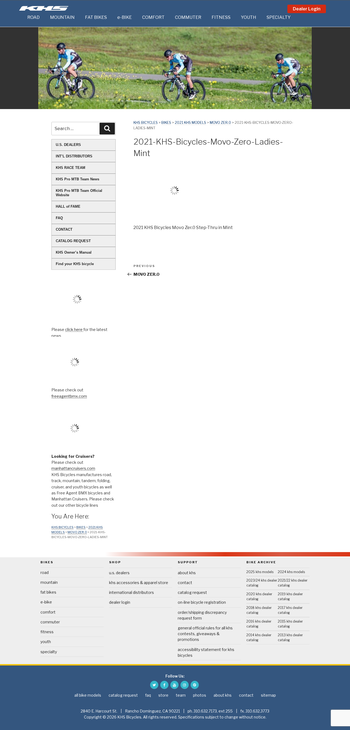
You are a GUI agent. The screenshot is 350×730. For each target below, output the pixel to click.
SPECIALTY (279, 17)
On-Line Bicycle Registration (202, 602)
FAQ (59, 218)
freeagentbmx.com (69, 396)
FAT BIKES (96, 17)
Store (163, 695)
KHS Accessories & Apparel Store (138, 582)
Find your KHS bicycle (75, 264)
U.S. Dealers (119, 572)
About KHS (187, 572)
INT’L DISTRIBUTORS (74, 156)
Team (181, 695)
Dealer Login (306, 8)
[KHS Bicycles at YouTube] (174, 685)
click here (74, 329)
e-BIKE (124, 17)
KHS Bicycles (145, 123)
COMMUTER (188, 17)
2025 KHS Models (259, 572)
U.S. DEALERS (68, 145)
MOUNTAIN (62, 17)
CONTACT (64, 229)
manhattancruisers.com (73, 468)
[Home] (22, 17)
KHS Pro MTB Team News (77, 179)
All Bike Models (87, 695)
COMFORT (153, 17)
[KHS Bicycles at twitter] (154, 685)
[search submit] (107, 128)
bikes (166, 123)
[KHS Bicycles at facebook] (164, 685)
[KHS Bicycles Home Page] (43, 8)
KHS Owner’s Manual (74, 252)
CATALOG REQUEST (73, 241)
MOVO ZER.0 (220, 123)
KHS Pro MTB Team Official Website (79, 193)
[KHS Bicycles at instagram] (184, 685)
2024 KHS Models (291, 572)
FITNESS (221, 17)
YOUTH (248, 17)
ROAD (33, 17)
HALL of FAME (68, 206)
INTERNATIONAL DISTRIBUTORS (131, 592)
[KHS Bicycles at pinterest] (195, 685)
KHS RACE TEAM (70, 168)
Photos (199, 695)
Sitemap (268, 695)
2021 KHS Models (190, 123)
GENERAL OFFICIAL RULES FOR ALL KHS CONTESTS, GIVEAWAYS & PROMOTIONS (205, 634)
